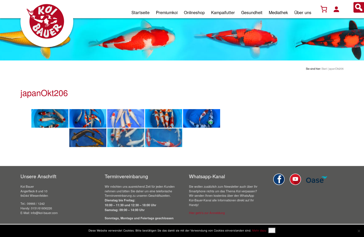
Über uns (302, 12)
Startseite (140, 12)
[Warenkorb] (324, 9)
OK (272, 230)
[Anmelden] (336, 9)
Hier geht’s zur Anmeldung (207, 212)
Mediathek (278, 12)
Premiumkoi (167, 12)
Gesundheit (251, 12)
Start (324, 69)
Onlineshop (194, 12)
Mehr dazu (259, 230)
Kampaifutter (223, 12)
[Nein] (359, 231)
